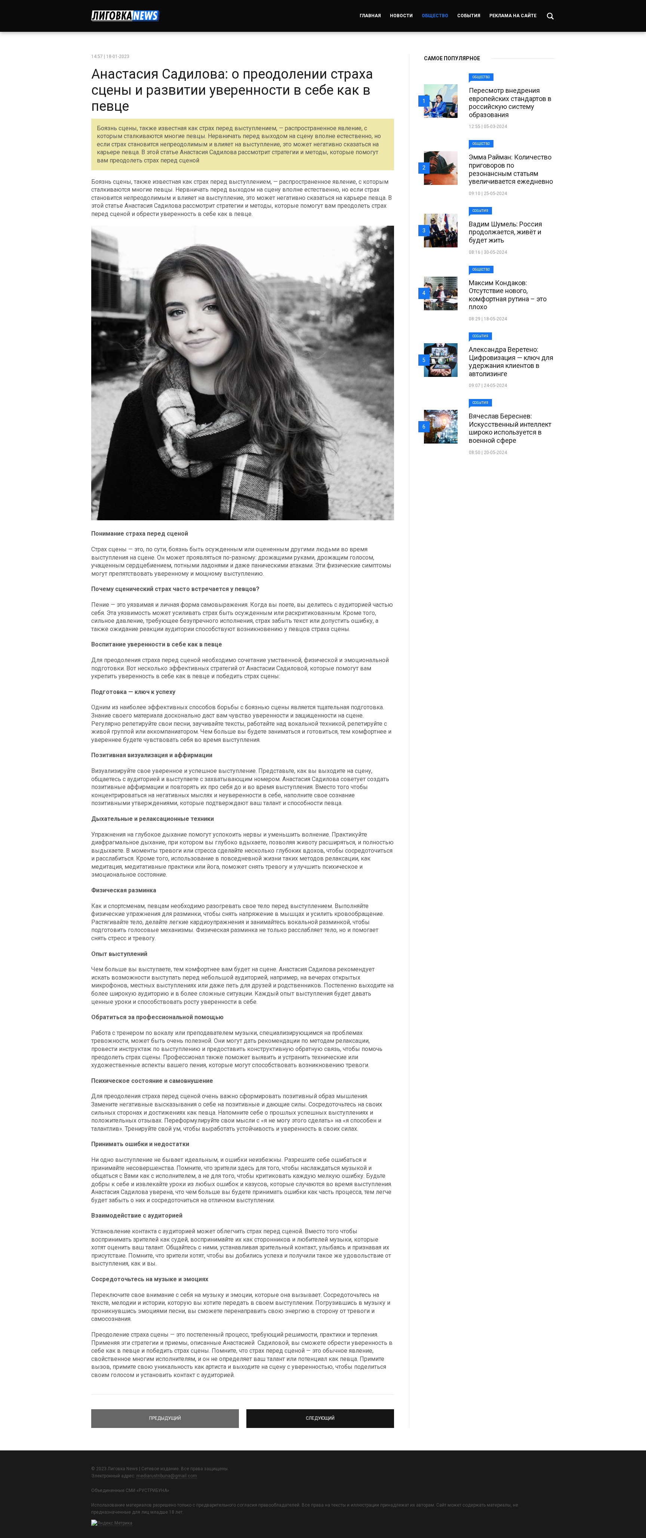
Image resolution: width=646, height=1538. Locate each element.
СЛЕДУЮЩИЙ (320, 1415)
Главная (370, 15)
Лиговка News (125, 15)
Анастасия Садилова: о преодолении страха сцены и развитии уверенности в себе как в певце (232, 90)
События (468, 15)
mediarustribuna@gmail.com (166, 1475)
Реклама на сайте (512, 15)
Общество (435, 15)
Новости (401, 15)
